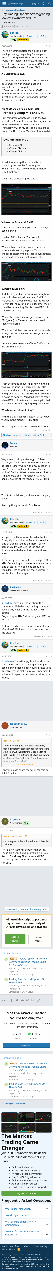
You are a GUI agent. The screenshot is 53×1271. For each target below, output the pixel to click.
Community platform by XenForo (25, 1255)
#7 (50, 830)
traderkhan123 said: (13, 836)
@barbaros (7, 661)
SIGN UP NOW (15, 939)
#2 (50, 454)
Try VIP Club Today (26, 1193)
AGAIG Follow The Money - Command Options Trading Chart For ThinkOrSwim (28, 962)
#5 (50, 656)
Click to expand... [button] (26, 764)
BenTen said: (9, 740)
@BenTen (6, 603)
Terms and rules (23, 1246)
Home (12, 1249)
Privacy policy (40, 1246)
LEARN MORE (38, 939)
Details (27, 1262)
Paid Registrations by (24, 1257)
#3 (50, 532)
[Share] (46, 46)
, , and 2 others (26, 435)
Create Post (26, 1045)
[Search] (49, 3)
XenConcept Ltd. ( (18, 1262)
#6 (50, 735)
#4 (50, 598)
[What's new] (43, 3)
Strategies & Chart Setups (21, 974)
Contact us (7, 1246)
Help (4, 1249)
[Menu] (4, 3)
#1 (50, 45)
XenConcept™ (45, 1259)
